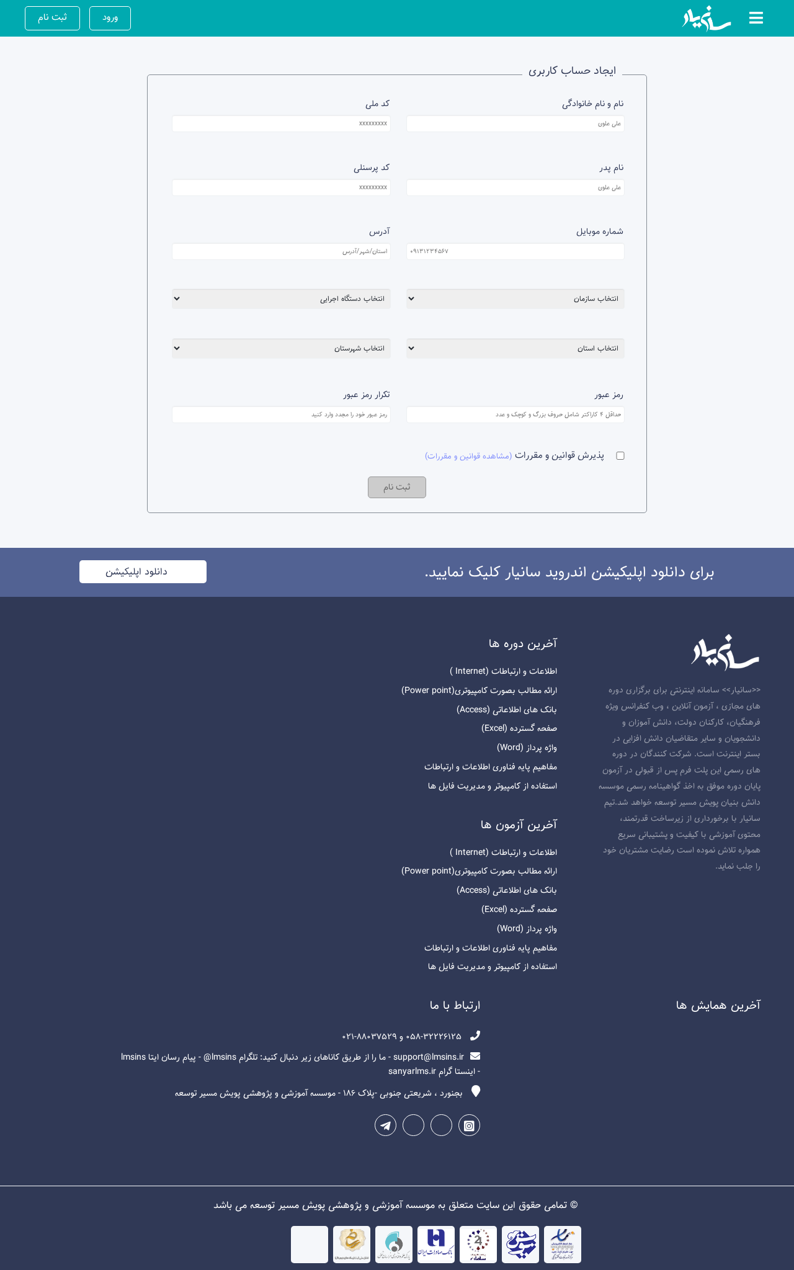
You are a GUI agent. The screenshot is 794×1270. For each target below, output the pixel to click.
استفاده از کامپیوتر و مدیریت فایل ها (492, 786)
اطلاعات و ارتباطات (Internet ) (503, 671)
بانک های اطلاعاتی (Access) (507, 710)
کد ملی (377, 104)
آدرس (379, 232)
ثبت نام (52, 17)
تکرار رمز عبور (366, 395)
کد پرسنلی (371, 168)
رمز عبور (608, 395)
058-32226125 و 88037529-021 (403, 1037)
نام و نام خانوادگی (592, 104)
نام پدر (611, 168)
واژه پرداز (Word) (527, 748)
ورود (110, 17)
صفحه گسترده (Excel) (519, 729)
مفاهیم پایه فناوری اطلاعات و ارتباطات (490, 767)
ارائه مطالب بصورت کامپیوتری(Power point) (479, 691)
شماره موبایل (599, 232)
